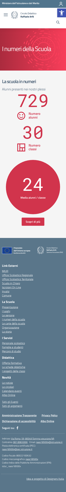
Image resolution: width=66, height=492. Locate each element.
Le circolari (8, 387)
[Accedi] (61, 4)
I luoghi (6, 311)
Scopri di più (33, 222)
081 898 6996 (20, 442)
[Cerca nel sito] (58, 23)
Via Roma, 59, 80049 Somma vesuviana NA (32, 438)
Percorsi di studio (11, 351)
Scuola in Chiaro (11, 283)
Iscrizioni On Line (11, 287)
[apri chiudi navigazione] (6, 15)
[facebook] (17, 427)
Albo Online (8, 395)
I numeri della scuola (13, 319)
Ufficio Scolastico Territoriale (17, 279)
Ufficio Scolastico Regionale (17, 275)
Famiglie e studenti (12, 347)
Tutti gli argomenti (12, 406)
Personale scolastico (13, 343)
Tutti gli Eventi (10, 402)
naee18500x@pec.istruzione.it (17, 449)
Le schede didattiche (13, 367)
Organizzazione (10, 327)
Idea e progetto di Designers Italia (45, 479)
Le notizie (7, 383)
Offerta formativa (12, 363)
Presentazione (10, 307)
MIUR (5, 271)
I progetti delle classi (13, 371)
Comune (6, 295)
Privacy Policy (50, 415)
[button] (61, 12)
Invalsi (5, 291)
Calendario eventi (12, 391)
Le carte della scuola (13, 323)
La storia (7, 332)
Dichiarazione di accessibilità (19, 421)
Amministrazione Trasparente (19, 415)
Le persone (8, 315)
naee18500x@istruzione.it (49, 442)
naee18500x (32, 459)
